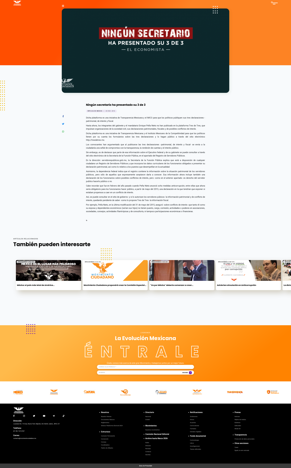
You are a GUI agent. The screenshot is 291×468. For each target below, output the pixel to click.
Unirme (185, 372)
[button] (289, 275)
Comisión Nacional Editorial (157, 434)
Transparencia (241, 435)
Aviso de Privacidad (145, 466)
